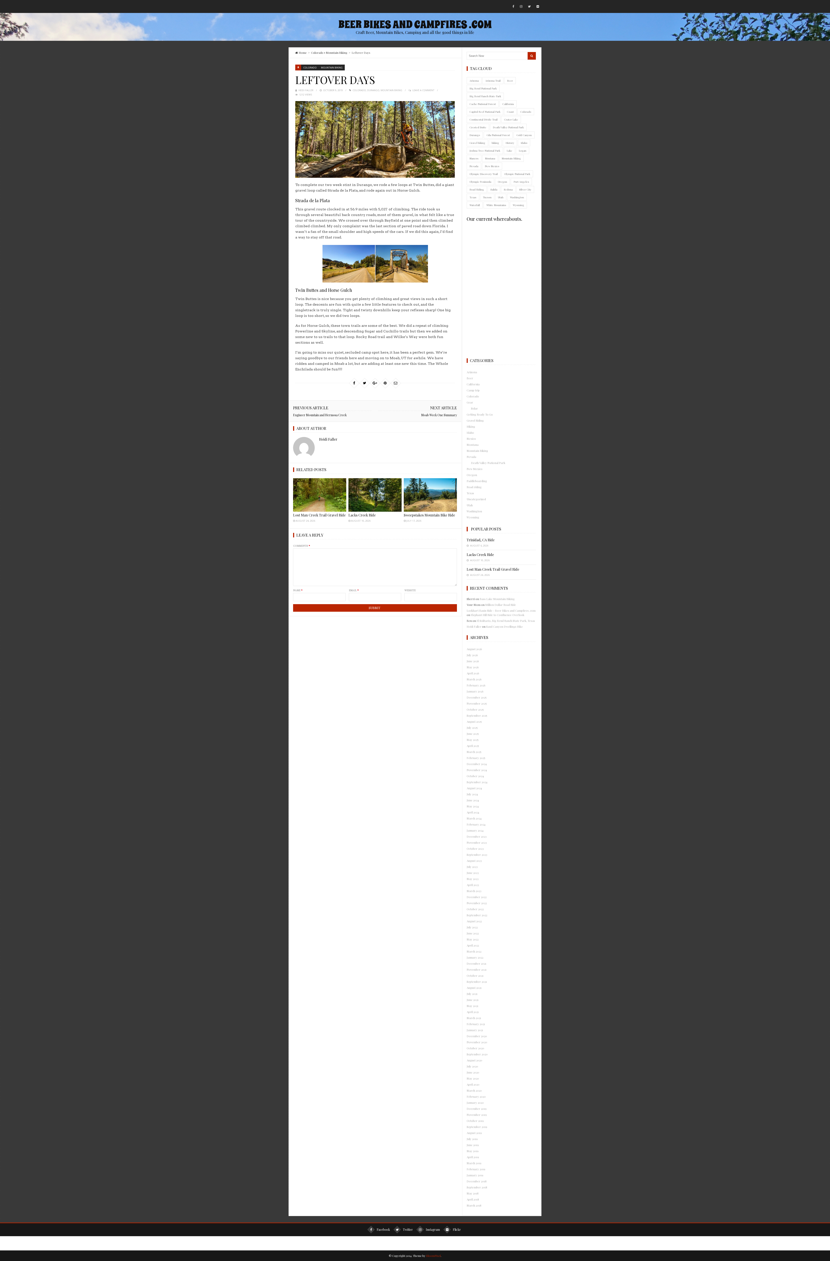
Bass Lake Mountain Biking (497, 599)
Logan (522, 150)
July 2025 (472, 727)
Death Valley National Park (508, 127)
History (510, 143)
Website (410, 590)
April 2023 (473, 885)
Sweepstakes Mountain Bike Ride (429, 515)
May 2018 (473, 1193)
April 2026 (473, 673)
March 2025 (474, 752)
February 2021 (476, 1024)
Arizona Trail (493, 80)
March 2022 (474, 951)
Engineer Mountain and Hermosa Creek (320, 415)
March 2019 (474, 1163)
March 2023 (474, 891)
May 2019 (473, 1151)
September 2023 (477, 854)
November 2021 (477, 969)
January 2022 (475, 957)
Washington (517, 197)
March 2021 (474, 1018)
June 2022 (473, 933)
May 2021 (472, 1006)
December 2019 (477, 1108)
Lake (509, 150)
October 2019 (475, 1121)
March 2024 (474, 818)
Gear (470, 402)
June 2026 (473, 661)
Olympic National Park (517, 174)
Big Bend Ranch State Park (485, 96)
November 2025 (477, 703)
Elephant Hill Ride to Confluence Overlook (497, 615)
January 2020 (475, 1102)
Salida (493, 189)
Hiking (471, 426)
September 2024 (477, 782)
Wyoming (518, 205)
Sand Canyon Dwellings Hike (504, 626)
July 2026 (472, 655)
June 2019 (473, 1145)
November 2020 (477, 1042)
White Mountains (496, 205)
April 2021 (473, 1012)
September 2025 (477, 715)
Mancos (474, 158)
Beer (510, 80)
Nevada (473, 166)
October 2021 (475, 975)
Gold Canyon (524, 135)
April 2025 (473, 746)
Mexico (471, 438)
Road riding (474, 487)
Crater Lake (511, 119)
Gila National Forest (498, 135)
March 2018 (474, 1205)
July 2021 (472, 994)
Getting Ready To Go (480, 414)
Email (354, 590)
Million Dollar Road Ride (500, 605)
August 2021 (474, 987)
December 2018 (477, 1181)
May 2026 (473, 667)
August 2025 (474, 721)
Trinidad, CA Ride (481, 540)
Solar (474, 408)
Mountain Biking (336, 52)
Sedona (508, 189)
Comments (301, 545)
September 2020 (477, 1054)
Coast (510, 111)
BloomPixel (433, 1256)
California (508, 104)
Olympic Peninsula (480, 181)
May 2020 (473, 1078)
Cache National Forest (482, 104)
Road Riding (476, 189)
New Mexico (492, 166)
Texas (472, 197)
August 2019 (474, 1133)
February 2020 (476, 1096)
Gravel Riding (475, 420)
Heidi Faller (305, 90)
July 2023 (472, 867)
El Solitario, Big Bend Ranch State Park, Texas (506, 621)
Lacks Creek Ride (362, 515)
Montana (490, 158)
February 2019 (476, 1169)
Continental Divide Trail (483, 119)
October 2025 (475, 709)
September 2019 (477, 1127)
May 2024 (473, 806)
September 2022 (477, 915)
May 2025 (473, 740)
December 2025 (477, 697)
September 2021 (477, 981)
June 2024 (473, 800)
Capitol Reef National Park (484, 111)
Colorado (317, 52)
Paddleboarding (477, 481)
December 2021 (476, 963)
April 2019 (473, 1157)
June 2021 (473, 1000)
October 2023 (475, 848)
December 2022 (477, 897)
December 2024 (477, 764)
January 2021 (475, 1030)
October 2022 (475, 909)
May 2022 (473, 939)
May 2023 (473, 879)
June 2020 (473, 1072)
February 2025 (476, 758)
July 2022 (472, 927)
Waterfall (474, 205)
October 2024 (475, 776)
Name (298, 590)
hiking (495, 143)
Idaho (524, 143)
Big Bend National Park (483, 88)
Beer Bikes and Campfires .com (415, 24)
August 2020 (474, 1060)
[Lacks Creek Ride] (375, 495)
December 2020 (477, 1036)
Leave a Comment (423, 90)
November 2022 (477, 903)
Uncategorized (476, 499)
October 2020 (475, 1048)
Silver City (525, 189)
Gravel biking (477, 143)
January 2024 (475, 830)
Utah (500, 197)
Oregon (502, 181)
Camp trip (473, 390)
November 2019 (477, 1114)
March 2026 (474, 679)
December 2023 (477, 836)
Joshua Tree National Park (484, 150)
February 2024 (476, 824)
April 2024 (473, 812)
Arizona (474, 80)
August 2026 (474, 649)
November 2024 (477, 770)
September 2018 (477, 1187)
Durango (373, 90)
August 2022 (474, 921)
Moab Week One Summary (439, 415)
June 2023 (473, 873)
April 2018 (473, 1199)
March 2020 (474, 1090)
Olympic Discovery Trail (483, 174)
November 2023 (477, 842)
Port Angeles (521, 181)
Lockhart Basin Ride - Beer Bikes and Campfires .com (501, 610)
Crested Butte (477, 127)
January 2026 (475, 691)
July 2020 (472, 1066)
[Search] (532, 56)
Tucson (487, 197)
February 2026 (476, 685)
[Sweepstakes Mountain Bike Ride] (430, 495)
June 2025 (473, 733)
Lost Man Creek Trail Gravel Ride (319, 515)
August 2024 (474, 788)
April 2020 (473, 1084)
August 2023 (474, 860)
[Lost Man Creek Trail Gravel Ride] (319, 495)
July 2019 (472, 1139)
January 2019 (475, 1175)
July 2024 (472, 794)
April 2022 (473, 945)
